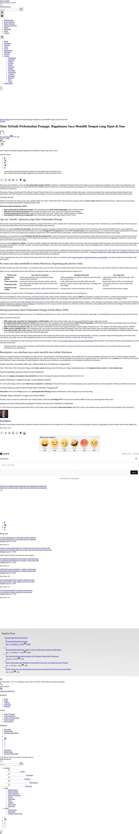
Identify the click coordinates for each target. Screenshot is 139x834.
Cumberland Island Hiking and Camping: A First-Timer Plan (19, 560)
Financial (7, 706)
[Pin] (5, 166)
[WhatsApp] (4, 168)
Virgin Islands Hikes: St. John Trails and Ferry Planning (18, 539)
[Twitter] (5, 161)
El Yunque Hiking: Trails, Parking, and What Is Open (17, 581)
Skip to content (5, 1)
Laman (6, 808)
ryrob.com (103, 424)
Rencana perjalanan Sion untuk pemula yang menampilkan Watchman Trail (115, 252)
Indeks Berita (8, 731)
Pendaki (2, 121)
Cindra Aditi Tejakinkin (11, 718)
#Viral (6, 699)
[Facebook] (4, 158)
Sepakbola (7, 704)
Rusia (6, 31)
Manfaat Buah (8, 20)
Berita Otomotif (9, 22)
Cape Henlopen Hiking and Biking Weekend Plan (16, 592)
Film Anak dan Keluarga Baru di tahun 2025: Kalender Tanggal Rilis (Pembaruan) (32, 656)
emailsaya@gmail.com (7, 691)
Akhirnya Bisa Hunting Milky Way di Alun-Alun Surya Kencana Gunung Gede (25, 550)
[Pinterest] (5, 741)
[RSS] (5, 747)
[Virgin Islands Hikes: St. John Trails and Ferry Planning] (18, 537)
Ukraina (6, 33)
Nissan (6, 27)
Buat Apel (11, 806)
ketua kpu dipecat (9, 716)
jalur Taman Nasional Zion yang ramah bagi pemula (76, 341)
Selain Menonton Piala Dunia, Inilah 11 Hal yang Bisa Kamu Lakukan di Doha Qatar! (33, 650)
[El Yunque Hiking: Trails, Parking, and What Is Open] (17, 580)
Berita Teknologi (9, 24)
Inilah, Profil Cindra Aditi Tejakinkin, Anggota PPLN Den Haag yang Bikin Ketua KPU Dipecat (37, 663)
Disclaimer (7, 729)
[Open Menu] (2, 16)
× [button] (1, 761)
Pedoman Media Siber (11, 733)
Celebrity (7, 703)
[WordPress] (5, 743)
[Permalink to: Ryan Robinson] (2, 134)
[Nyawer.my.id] (5, 7)
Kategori (7, 768)
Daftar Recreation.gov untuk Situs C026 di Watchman (17, 304)
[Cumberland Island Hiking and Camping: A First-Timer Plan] (19, 559)
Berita (6, 701)
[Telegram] (4, 163)
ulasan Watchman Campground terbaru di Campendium (90, 257)
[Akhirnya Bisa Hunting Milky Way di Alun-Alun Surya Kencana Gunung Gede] (25, 548)
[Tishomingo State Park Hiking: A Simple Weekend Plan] (18, 569)
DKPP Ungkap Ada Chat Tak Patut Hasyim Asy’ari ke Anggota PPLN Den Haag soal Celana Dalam (38, 669)
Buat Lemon (12, 804)
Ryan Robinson (5, 137)
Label (6, 788)
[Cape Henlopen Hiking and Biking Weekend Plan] (16, 590)
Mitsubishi (7, 29)
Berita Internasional (10, 25)
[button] (21, 9)
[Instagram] (5, 745)
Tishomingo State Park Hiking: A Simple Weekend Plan (18, 571)
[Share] (2, 144)
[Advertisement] (61, 104)
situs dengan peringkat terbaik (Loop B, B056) (41, 298)
